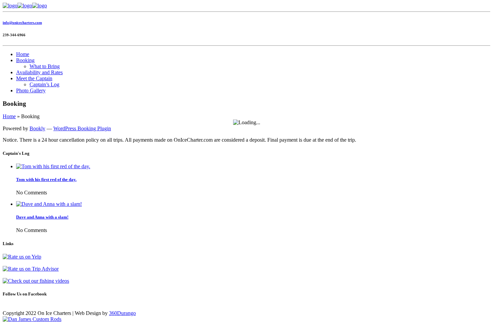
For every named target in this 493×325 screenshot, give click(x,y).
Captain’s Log (44, 84)
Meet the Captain (34, 78)
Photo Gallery (31, 90)
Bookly (37, 128)
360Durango (122, 313)
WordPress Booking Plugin (82, 128)
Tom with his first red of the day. (46, 179)
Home (22, 54)
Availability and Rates (39, 72)
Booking (25, 60)
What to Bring (45, 66)
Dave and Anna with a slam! (42, 217)
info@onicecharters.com (22, 22)
